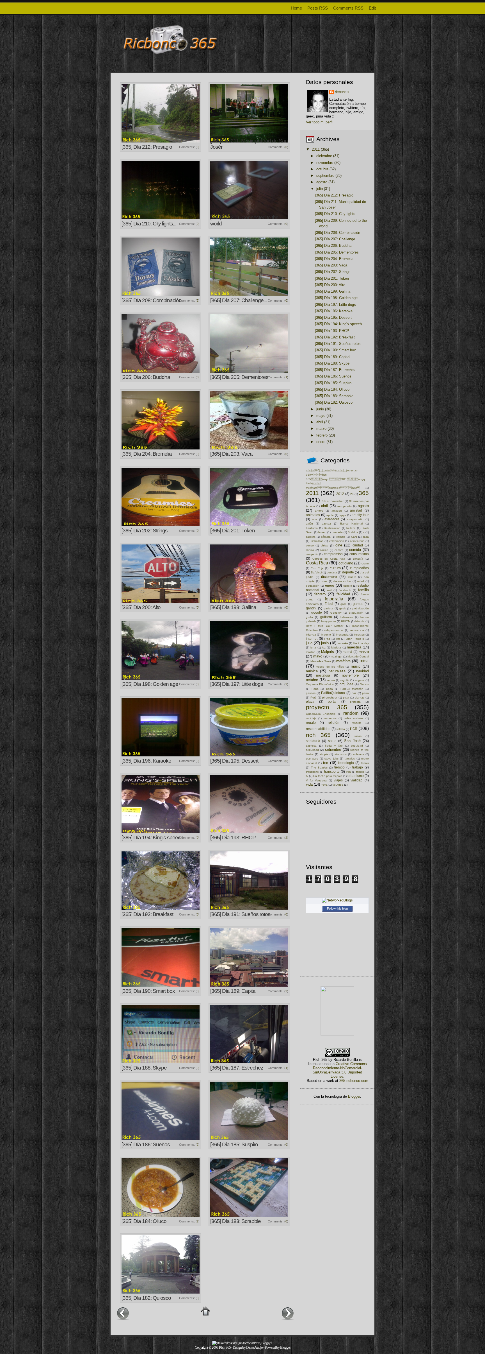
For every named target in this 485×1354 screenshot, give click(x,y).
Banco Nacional (351, 523)
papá (329, 688)
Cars (354, 536)
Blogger (354, 1096)
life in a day (361, 643)
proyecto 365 (326, 707)
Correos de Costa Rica (329, 558)
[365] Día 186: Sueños (146, 1144)
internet (311, 638)
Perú (313, 697)
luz (324, 647)
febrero (322, 435)
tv (307, 775)
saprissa (311, 745)
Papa (315, 688)
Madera (336, 647)
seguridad (312, 749)
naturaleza (337, 671)
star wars (312, 758)
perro (365, 693)
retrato (341, 729)
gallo (343, 603)
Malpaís (327, 652)
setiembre (333, 749)
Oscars (364, 684)
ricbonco (342, 92)
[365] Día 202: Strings (145, 531)
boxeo (322, 532)
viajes (338, 780)
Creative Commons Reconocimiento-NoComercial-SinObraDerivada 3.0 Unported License (340, 1070)
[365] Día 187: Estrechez (236, 1068)
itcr (338, 638)
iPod (327, 638)
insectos (359, 634)
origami (359, 680)
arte (314, 519)
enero (320, 442)
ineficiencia (357, 630)
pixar (346, 697)
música (312, 671)
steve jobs (331, 758)
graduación (356, 612)
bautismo (312, 528)
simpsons (341, 754)
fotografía (334, 598)
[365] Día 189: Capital (233, 991)
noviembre (324, 163)
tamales (350, 758)
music (356, 666)
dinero (352, 576)
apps (343, 515)
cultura (335, 568)
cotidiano (345, 563)
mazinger (336, 656)
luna (313, 647)
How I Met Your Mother (324, 625)
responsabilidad (318, 729)
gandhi (311, 608)
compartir (312, 554)
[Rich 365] (337, 1034)
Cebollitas (317, 540)
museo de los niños (330, 666)
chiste (324, 545)
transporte (332, 771)
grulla (309, 617)
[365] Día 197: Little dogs (236, 684)
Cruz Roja (317, 568)
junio (320, 409)
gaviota (328, 608)
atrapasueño (355, 519)
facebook (345, 590)
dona (324, 581)
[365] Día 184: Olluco (144, 1221)
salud (332, 741)
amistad (356, 510)
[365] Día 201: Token (232, 531)
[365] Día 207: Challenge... (238, 300)
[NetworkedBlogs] (337, 900)
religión (333, 722)
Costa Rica (317, 562)
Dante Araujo (254, 1347)
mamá (347, 652)
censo (310, 545)
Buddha (353, 532)
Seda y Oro (334, 745)
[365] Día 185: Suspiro (234, 1144)
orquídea (346, 684)
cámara (326, 536)
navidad (362, 671)
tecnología (346, 763)
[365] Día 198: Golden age (150, 684)
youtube (338, 784)
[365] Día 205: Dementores (239, 377)
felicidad (343, 594)
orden (331, 680)
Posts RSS (317, 8)
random (350, 713)
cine (338, 545)
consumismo (359, 554)
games (358, 603)
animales (313, 515)
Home (296, 8)
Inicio (205, 1310)
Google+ (336, 612)
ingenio (326, 634)
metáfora (343, 661)
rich (353, 728)
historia (360, 621)
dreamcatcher (342, 581)
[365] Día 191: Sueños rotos (240, 914)
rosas (358, 736)
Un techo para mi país (327, 775)
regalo (311, 722)
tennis (365, 763)
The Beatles (319, 767)
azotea (326, 523)
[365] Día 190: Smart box (148, 991)
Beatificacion (332, 528)
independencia (333, 630)
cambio (341, 536)
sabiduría (313, 741)
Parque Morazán (351, 688)
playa (310, 701)
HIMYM (345, 621)
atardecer (331, 519)
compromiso (333, 554)
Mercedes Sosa (320, 661)
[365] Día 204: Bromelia (147, 454)
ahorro (319, 510)
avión (309, 523)
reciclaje (311, 718)
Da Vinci (316, 572)
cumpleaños (359, 568)
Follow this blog (337, 908)
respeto (357, 722)
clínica (310, 549)
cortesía (358, 558)
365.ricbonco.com (353, 1081)
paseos (310, 693)
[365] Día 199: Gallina (233, 607)
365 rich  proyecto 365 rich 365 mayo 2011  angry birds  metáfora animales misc (335, 479)
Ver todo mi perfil (319, 122)
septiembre (325, 175)
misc (364, 660)
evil (329, 590)
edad (360, 581)
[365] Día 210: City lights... (149, 224)
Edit (372, 8)
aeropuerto (344, 506)
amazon (336, 510)
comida (355, 550)
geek (342, 608)
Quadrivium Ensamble (321, 713)
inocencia (342, 634)
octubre (322, 169)
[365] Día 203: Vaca (231, 454)
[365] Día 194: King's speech (152, 837)
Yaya (324, 784)
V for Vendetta (316, 780)
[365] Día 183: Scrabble (235, 1221)
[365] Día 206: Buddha (146, 377)
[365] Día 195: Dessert (234, 761)
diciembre (324, 156)
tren (348, 771)
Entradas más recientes (123, 1313)
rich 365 (318, 735)
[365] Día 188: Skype (144, 1068)
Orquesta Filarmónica (320, 684)
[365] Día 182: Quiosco (146, 1298)
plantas (359, 697)
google (316, 612)
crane (365, 563)
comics (339, 549)
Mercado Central (358, 656)
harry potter (328, 621)
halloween (346, 617)
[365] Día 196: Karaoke (146, 761)
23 (352, 494)
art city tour (360, 515)
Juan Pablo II (355, 638)
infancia (311, 634)
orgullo (344, 680)
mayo (320, 415)
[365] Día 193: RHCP (233, 837)
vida (309, 784)
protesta (355, 701)
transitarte (312, 771)
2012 (340, 494)
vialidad (357, 780)
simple (324, 754)
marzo (321, 428)
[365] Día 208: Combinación (152, 300)
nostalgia (323, 675)
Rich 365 (225, 1347)
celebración (336, 540)
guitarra (326, 617)
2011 (316, 149)
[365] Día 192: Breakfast (147, 914)
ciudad (358, 545)
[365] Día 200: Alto (141, 607)
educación (312, 585)
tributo (360, 771)
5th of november (333, 501)
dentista (332, 572)
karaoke (343, 643)
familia (363, 590)
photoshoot (329, 697)
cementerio (357, 540)
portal (332, 701)
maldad (310, 652)
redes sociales (353, 718)
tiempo (339, 767)
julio (319, 189)
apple (330, 515)
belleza (351, 528)
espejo (347, 585)
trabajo (357, 767)
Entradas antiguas (287, 1313)
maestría (354, 647)
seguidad (357, 745)
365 (364, 493)
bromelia (337, 532)
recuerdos (330, 718)
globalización (360, 608)
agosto (321, 182)
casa (366, 536)
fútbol (329, 603)
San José (352, 741)
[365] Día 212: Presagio (147, 147)
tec (325, 763)
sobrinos (358, 754)
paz (354, 693)
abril (319, 422)
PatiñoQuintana (333, 693)
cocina (324, 549)
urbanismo (355, 775)
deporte (348, 572)
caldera (310, 536)
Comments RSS (348, 8)
